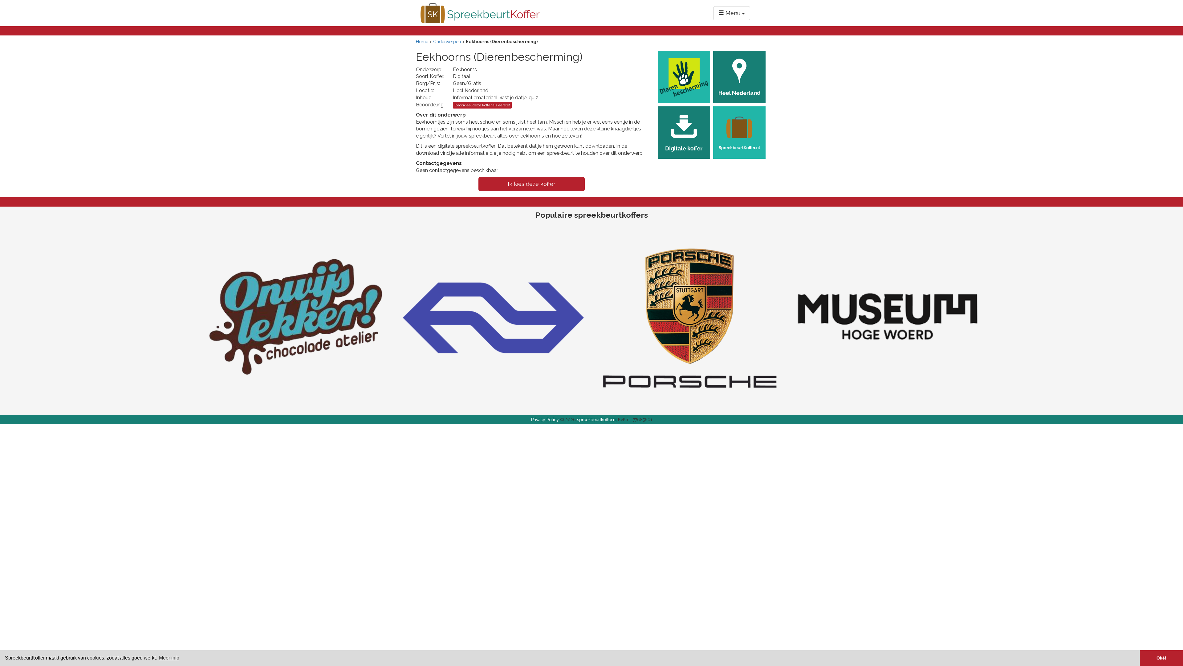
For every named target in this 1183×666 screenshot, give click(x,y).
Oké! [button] (1161, 658)
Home (422, 41)
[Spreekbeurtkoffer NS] (493, 317)
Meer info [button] (169, 657)
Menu (733, 13)
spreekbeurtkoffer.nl (597, 419)
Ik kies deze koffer (531, 184)
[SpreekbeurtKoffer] (480, 13)
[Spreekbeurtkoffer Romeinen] (887, 317)
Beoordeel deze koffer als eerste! (482, 105)
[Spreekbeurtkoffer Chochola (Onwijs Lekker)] (296, 317)
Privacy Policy (545, 419)
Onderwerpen (447, 41)
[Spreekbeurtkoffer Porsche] (690, 317)
